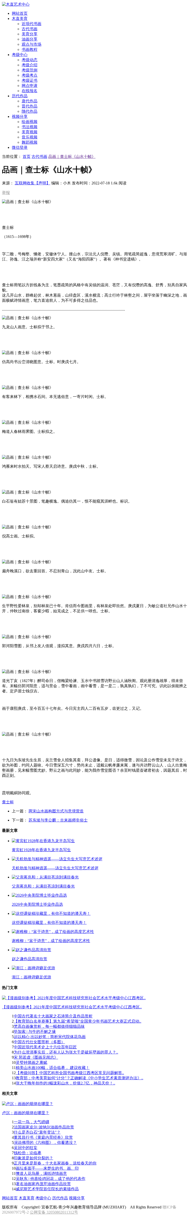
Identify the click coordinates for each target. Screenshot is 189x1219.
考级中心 (43, 1198)
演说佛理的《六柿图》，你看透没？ (45, 1142)
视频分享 (77, 1198)
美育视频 (29, 132)
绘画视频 (29, 122)
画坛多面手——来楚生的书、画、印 (47, 1168)
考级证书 (29, 80)
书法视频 (29, 127)
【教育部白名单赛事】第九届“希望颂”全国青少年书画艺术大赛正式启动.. (77, 1021)
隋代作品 (29, 111)
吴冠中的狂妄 (25, 1148)
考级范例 (29, 70)
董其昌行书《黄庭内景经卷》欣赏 (43, 1137)
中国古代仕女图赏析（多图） (39, 1042)
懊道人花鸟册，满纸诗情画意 (41, 1173)
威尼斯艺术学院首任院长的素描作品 (47, 1189)
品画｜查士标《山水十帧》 (71, 156)
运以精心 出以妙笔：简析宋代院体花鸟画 (50, 1037)
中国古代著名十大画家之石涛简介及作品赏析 (53, 1016)
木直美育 (26, 1198)
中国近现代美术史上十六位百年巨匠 (45, 1047)
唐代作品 (29, 101)
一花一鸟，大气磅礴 (31, 1122)
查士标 (8, 802)
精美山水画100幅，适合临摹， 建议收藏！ (53, 1068)
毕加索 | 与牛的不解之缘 (35, 1031)
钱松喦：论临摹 (27, 1153)
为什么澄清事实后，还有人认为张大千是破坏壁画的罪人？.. (66, 1052)
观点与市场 (31, 44)
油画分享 (29, 39)
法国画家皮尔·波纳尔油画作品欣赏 (44, 1127)
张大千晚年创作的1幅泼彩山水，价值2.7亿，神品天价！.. (65, 1083)
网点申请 (29, 85)
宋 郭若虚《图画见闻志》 (36, 1057)
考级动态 (29, 60)
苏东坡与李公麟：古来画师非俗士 (58, 820)
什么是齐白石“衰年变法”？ (37, 1132)
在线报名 (29, 91)
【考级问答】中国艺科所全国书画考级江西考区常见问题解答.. (70, 1073)
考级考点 (29, 75)
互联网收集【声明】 (32, 183)
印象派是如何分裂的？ (33, 1158)
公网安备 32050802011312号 (54, 1212)
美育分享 (29, 34)
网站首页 (10, 1198)
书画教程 (29, 49)
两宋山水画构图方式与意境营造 (56, 811)
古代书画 (29, 29)
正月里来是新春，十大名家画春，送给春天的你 (55, 1163)
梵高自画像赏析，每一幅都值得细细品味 (49, 1026)
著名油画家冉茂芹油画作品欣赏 (43, 1184)
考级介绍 (29, 65)
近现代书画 (31, 24)
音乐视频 (29, 137)
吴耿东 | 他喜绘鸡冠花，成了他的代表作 (50, 1179)
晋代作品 (29, 106)
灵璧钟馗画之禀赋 (31, 1062)
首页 (27, 156)
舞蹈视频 (29, 142)
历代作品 (60, 1198)
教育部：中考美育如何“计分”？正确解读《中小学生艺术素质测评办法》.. (79, 1078)
